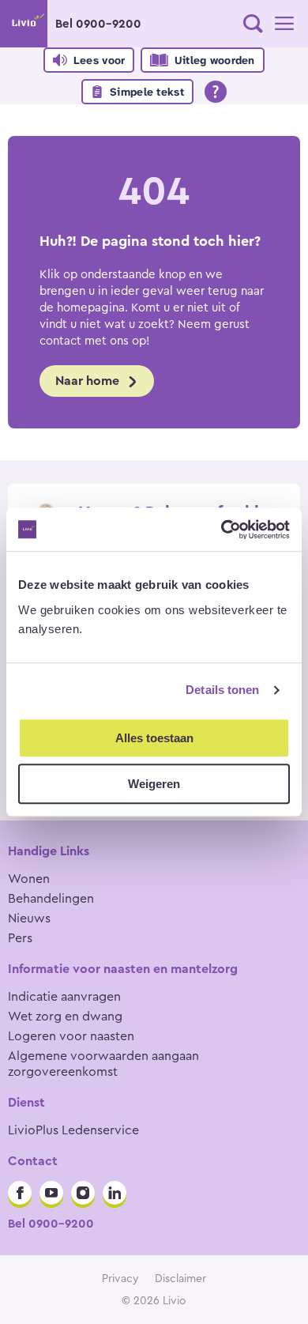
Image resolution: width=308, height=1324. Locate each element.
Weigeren (154, 783)
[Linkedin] (114, 1193)
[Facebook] (20, 1193)
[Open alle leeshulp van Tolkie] (216, 92)
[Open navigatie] (284, 24)
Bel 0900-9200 (98, 24)
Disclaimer (180, 1278)
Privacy (120, 1278)
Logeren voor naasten (71, 1036)
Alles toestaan (154, 738)
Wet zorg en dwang (65, 1016)
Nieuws (29, 918)
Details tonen (222, 689)
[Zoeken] (253, 24)
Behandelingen (51, 898)
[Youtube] (51, 1193)
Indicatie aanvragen (64, 996)
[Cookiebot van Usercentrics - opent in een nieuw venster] (221, 529)
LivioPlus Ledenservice (73, 1130)
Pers (20, 938)
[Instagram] (83, 1193)
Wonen (29, 879)
